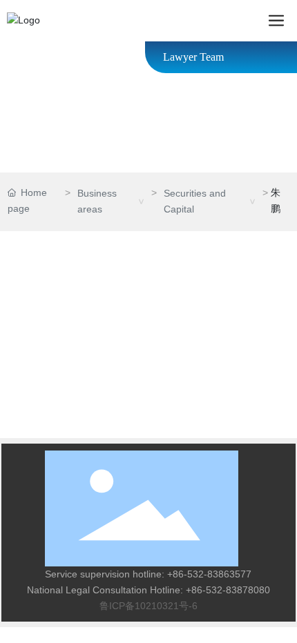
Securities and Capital (195, 201)
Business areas (97, 201)
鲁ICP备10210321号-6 (148, 605)
